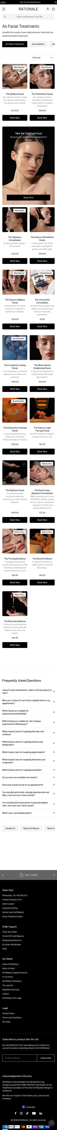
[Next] (54, 874)
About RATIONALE (10, 964)
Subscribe (46, 1058)
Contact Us (10, 828)
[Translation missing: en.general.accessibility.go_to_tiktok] (27, 1113)
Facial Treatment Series (12, 916)
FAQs (4, 948)
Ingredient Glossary (10, 989)
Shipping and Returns (11, 940)
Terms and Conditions (12, 1017)
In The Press (7, 977)
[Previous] (3, 874)
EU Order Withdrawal (11, 944)
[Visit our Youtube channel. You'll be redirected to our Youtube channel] (34, 1113)
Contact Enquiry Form (12, 899)
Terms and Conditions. (25, 1051)
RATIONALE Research (12, 981)
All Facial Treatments (14, 44)
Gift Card (6, 1021)
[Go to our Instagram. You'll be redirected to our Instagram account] (21, 1113)
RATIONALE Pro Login (11, 998)
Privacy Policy (8, 1013)
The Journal (7, 985)
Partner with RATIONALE (13, 912)
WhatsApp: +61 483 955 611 (14, 895)
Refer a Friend (8, 968)
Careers (5, 994)
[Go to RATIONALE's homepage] (28, 9)
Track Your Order (9, 932)
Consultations (38, 44)
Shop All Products (31, 828)
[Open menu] (3, 9)
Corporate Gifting (9, 908)
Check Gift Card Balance (13, 936)
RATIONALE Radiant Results (14, 972)
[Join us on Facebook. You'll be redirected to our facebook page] (15, 1113)
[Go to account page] (47, 9)
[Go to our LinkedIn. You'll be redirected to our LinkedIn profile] (40, 1113)
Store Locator (8, 904)
